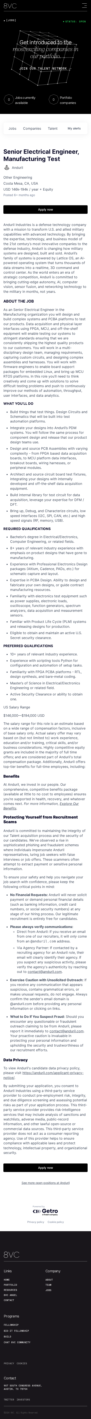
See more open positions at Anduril (46, 1183)
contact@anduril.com (45, 971)
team (48, 1285)
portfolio (10, 1285)
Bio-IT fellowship (16, 1331)
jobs (12, 128)
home (7, 1279)
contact (9, 1300)
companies (32, 128)
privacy (9, 1363)
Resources (10, 1290)
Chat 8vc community (17, 1342)
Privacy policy (35, 1222)
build (7, 1336)
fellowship (11, 1325)
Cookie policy (56, 1222)
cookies (22, 1363)
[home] (10, 6)
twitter (9, 1399)
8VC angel (10, 1295)
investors (23, 1399)
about (49, 1279)
